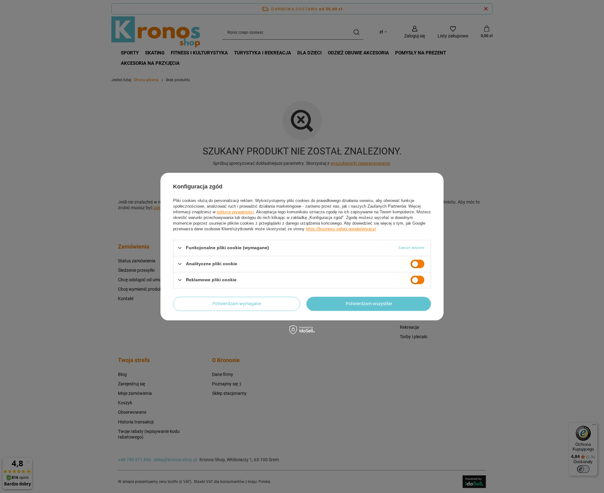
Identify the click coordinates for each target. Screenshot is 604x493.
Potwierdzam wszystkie (369, 303)
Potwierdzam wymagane (236, 303)
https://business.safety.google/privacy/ (341, 229)
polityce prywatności (235, 212)
